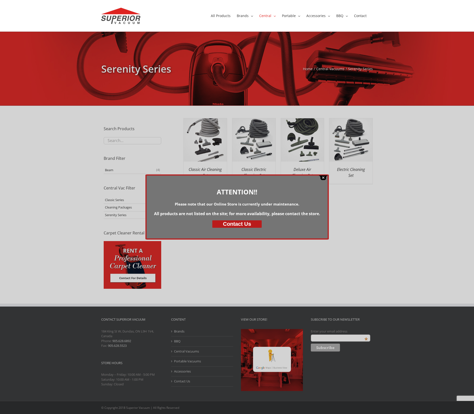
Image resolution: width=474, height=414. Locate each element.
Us (237, 224)
